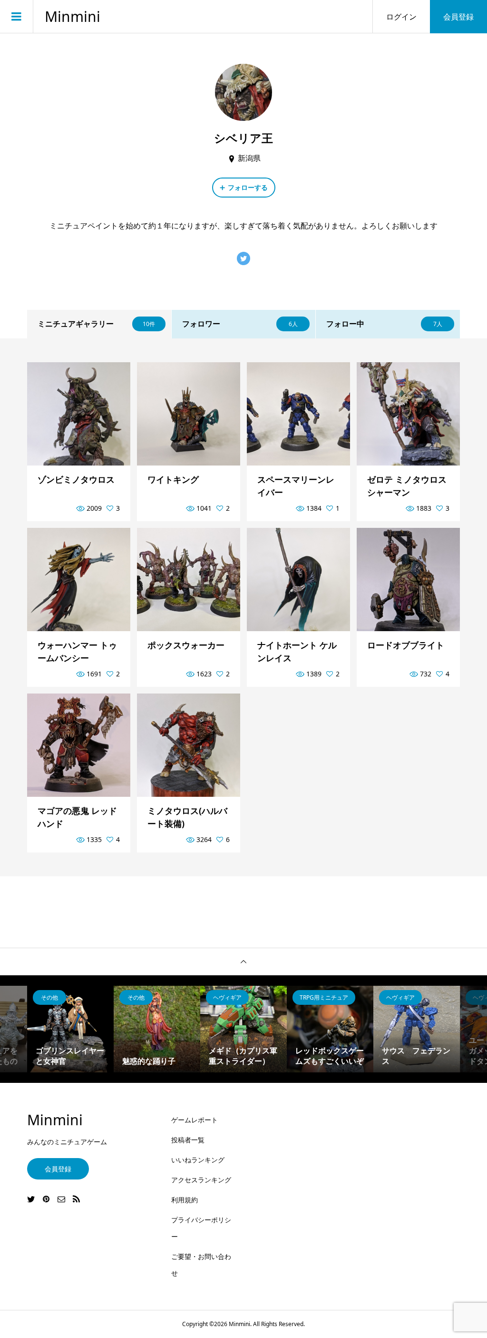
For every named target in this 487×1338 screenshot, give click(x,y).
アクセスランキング (201, 1179)
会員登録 (458, 16)
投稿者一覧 (188, 1139)
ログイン (401, 16)
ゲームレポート (194, 1119)
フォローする (248, 187)
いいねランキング (197, 1159)
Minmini (72, 16)
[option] (70, 1029)
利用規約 (184, 1199)
